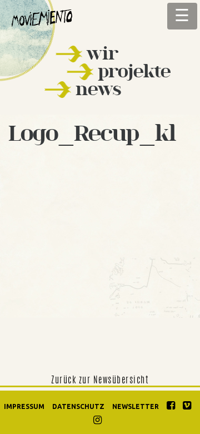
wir (102, 53)
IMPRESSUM (24, 406)
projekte (134, 71)
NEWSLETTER (135, 406)
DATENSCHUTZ (78, 406)
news (98, 89)
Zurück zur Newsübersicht (100, 380)
